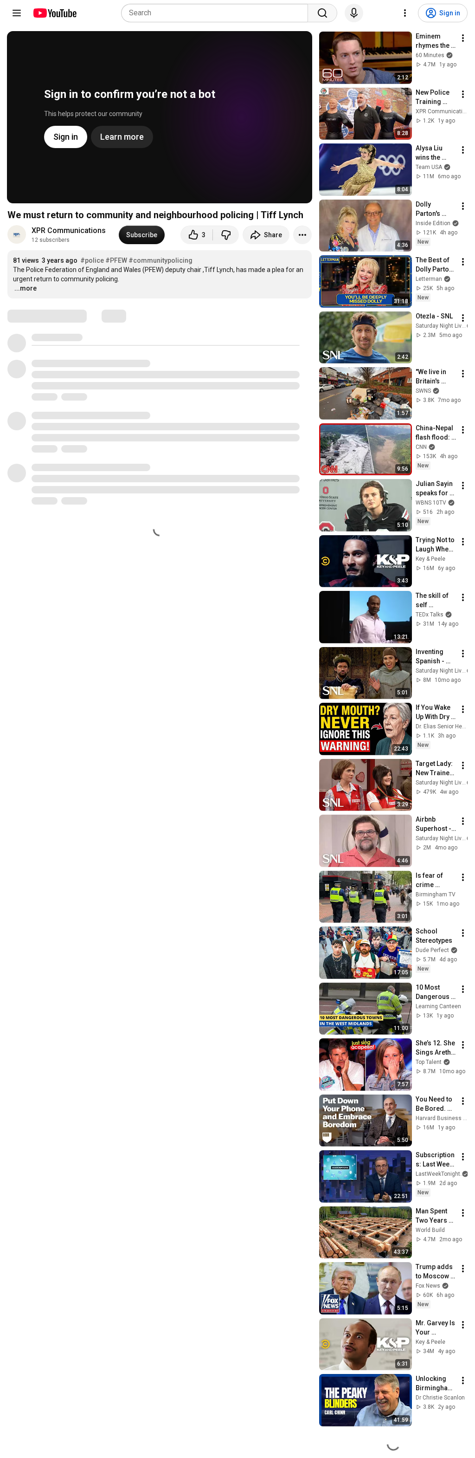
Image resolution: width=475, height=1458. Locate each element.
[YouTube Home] (54, 13)
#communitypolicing (160, 260)
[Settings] (405, 13)
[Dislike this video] (226, 235)
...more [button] (25, 288)
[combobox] (217, 13)
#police (92, 260)
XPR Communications (70, 230)
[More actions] (302, 235)
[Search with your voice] (354, 13)
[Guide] (16, 13)
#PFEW (116, 260)
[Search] (322, 13)
